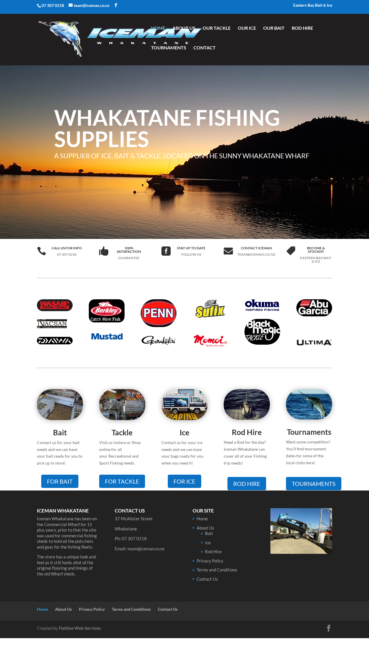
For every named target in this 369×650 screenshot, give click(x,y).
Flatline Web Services (80, 628)
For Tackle (122, 481)
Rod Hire (302, 28)
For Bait (60, 481)
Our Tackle (217, 28)
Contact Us (207, 579)
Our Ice (247, 28)
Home (158, 28)
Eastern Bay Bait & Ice (312, 5)
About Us (183, 28)
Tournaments (168, 48)
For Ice (184, 481)
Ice (184, 432)
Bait (60, 432)
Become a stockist (316, 250)
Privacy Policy (210, 560)
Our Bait (274, 28)
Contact (204, 48)
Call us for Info (67, 248)
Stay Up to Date (191, 248)
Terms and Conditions (217, 569)
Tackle (122, 432)
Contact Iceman (256, 248)
